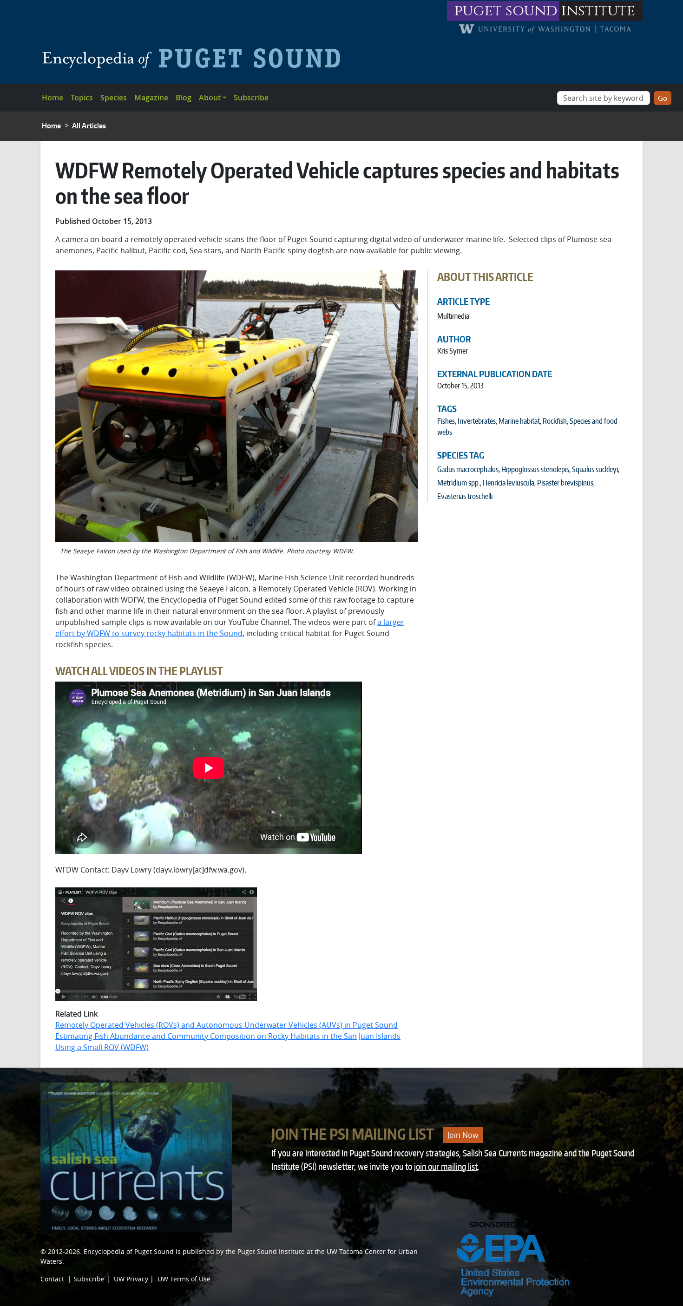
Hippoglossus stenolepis (535, 469)
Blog (183, 97)
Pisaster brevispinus (565, 482)
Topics (82, 97)
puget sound (506, 11)
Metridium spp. (458, 482)
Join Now (462, 1135)
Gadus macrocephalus (468, 469)
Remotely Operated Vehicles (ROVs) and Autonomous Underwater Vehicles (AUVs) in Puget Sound (226, 1025)
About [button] (210, 97)
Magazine (151, 97)
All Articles (89, 126)
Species (113, 97)
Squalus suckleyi (595, 469)
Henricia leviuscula (508, 482)
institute (598, 11)
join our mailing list (446, 1166)
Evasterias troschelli (465, 496)
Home (52, 97)
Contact (52, 1278)
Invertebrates (477, 421)
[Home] (195, 58)
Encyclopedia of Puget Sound (129, 1251)
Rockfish (555, 421)
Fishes (446, 421)
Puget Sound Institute (271, 1251)
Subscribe (251, 97)
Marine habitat (519, 421)
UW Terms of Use (184, 1278)
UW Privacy (131, 1278)
